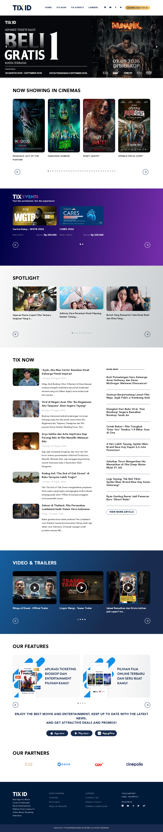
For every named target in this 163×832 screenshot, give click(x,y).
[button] (17, 172)
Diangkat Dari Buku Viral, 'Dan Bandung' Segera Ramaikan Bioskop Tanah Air (125, 412)
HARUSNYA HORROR (59, 156)
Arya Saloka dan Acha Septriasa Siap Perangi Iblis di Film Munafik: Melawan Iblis (65, 438)
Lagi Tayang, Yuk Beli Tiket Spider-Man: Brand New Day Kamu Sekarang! (128, 482)
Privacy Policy (93, 802)
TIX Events (77, 8)
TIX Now (61, 8)
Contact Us (91, 798)
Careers (93, 8)
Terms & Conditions (96, 807)
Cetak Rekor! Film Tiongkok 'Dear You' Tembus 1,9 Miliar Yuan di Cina (128, 429)
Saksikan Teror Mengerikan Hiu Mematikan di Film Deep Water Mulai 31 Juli (126, 464)
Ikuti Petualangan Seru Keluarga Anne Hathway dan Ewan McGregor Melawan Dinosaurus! (127, 380)
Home (48, 8)
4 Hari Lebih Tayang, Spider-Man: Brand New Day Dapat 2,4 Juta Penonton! (127, 447)
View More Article (121, 512)
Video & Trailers (58, 807)
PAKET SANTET (91, 156)
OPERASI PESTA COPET (130, 156)
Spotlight (54, 802)
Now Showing (56, 794)
